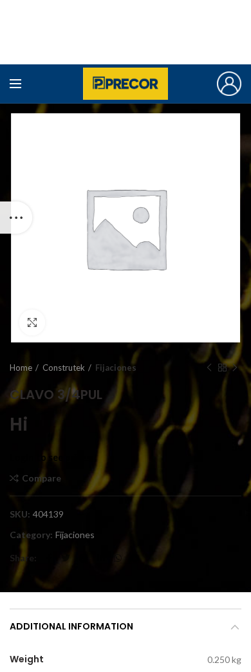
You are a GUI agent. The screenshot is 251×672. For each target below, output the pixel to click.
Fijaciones (115, 367)
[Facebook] (49, 558)
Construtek (63, 367)
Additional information (71, 626)
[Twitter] (66, 558)
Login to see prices (50, 457)
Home (21, 367)
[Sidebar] (16, 217)
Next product (234, 367)
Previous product (209, 367)
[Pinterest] (84, 558)
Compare (41, 478)
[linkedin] (101, 558)
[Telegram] (135, 558)
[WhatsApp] (117, 558)
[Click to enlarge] (32, 322)
